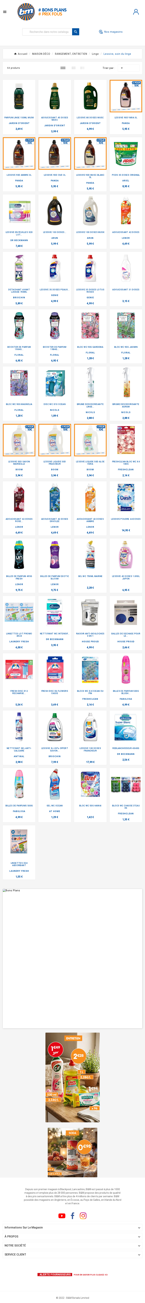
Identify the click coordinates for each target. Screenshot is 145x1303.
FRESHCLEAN (126, 469)
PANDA (126, 123)
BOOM (19, 469)
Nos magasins (113, 31)
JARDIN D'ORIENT (19, 123)
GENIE (54, 295)
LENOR (126, 238)
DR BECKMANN (19, 240)
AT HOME (54, 811)
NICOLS (54, 410)
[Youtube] (61, 1215)
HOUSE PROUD (90, 641)
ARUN (54, 238)
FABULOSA (126, 699)
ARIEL (125, 180)
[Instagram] (83, 1215)
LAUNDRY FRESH (19, 641)
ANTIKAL (19, 756)
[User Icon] (136, 12)
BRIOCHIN (19, 297)
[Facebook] (72, 1215)
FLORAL (19, 355)
